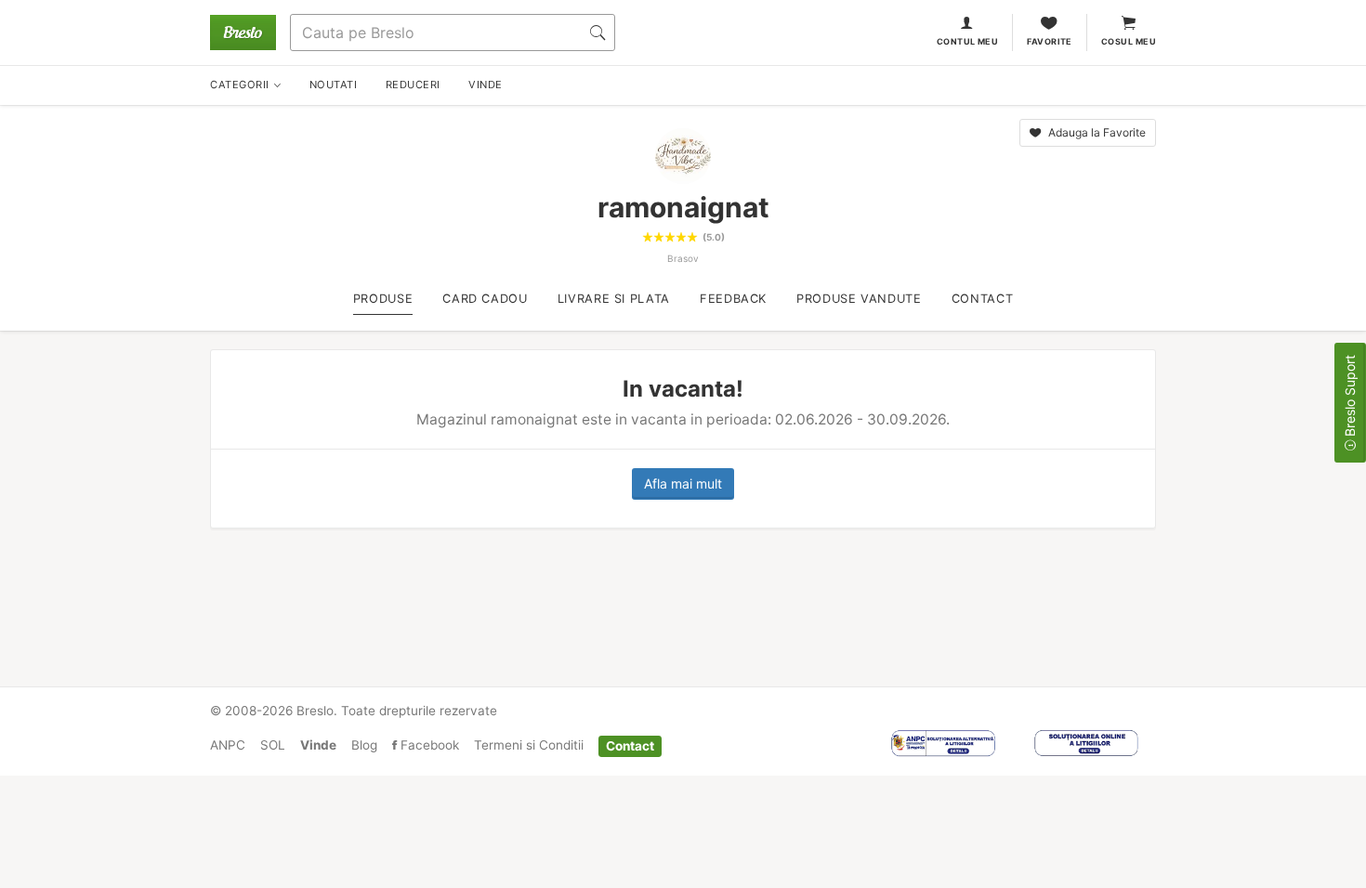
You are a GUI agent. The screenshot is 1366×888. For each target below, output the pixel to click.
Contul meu (968, 41)
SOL (272, 745)
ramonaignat (683, 207)
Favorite (1049, 41)
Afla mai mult (683, 483)
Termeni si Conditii (529, 745)
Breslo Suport (1350, 397)
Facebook (428, 745)
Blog (364, 745)
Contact (630, 745)
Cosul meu (1128, 41)
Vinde (318, 745)
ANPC (227, 745)
